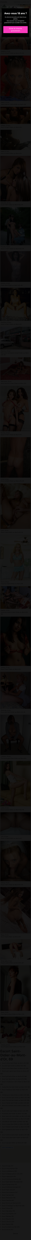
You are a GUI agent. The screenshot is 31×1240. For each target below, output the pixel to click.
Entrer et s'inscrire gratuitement (15, 30)
